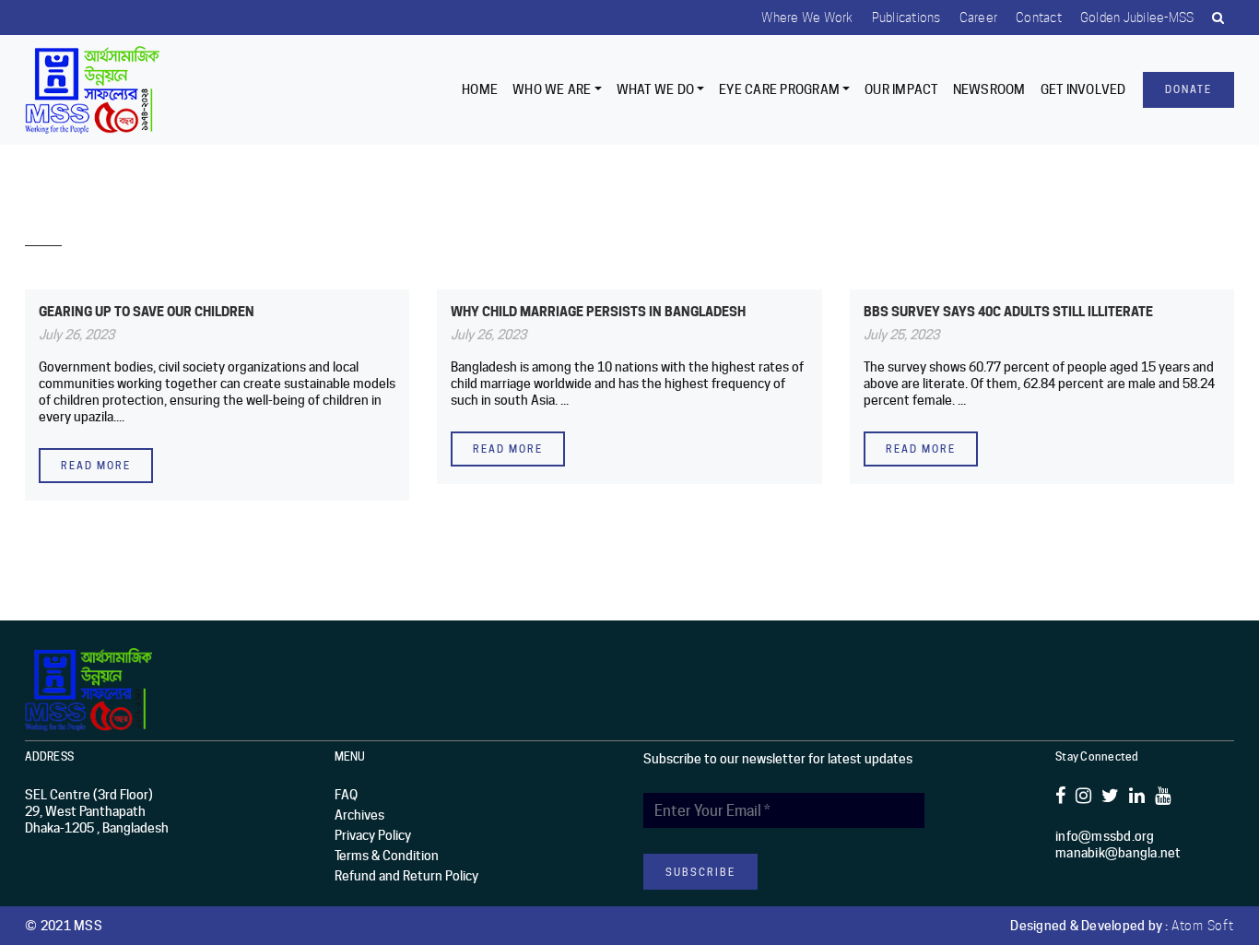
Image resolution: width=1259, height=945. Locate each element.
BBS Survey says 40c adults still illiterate (1008, 311)
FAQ (346, 794)
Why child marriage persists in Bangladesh (598, 311)
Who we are (552, 89)
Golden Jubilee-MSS (1137, 17)
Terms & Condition (387, 855)
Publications (906, 17)
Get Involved (1083, 89)
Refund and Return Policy (406, 875)
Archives (359, 815)
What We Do (656, 89)
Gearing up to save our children (146, 311)
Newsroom (989, 89)
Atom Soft (1202, 925)
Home (480, 89)
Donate (1188, 89)
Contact (1039, 17)
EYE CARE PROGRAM (779, 89)
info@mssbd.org (1105, 836)
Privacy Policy (373, 835)
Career (978, 17)
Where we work (807, 17)
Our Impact (901, 89)
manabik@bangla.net (1118, 852)
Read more (96, 465)
